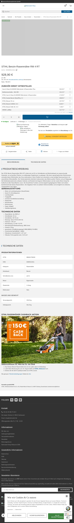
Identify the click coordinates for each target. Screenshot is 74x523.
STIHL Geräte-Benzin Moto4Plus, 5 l (12, 98)
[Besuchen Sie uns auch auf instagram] (20, 399)
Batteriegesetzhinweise (8, 464)
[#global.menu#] (3, 6)
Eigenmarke (30, 280)
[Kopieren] (17, 70)
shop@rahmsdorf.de (11, 418)
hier (30, 374)
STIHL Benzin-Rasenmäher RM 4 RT (52, 16)
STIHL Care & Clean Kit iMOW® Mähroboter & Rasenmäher (19, 95)
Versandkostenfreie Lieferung (16, 79)
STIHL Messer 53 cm (8, 101)
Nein (28, 290)
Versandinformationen (7, 436)
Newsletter (4, 439)
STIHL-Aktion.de (40, 369)
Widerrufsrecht (5, 470)
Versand (70, 112)
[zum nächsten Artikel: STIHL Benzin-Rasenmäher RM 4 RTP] (71, 16)
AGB (2, 456)
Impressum (4, 462)
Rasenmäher (37, 16)
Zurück (3, 16)
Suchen (67, 11)
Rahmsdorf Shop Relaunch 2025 (10, 444)
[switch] (68, 517)
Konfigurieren (37, 515)
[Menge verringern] (4, 117)
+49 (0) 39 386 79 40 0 (9, 412)
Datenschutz (5, 454)
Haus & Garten (27, 16)
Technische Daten (38, 162)
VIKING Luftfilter (6, 110)
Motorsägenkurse (6, 442)
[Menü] (71, 506)
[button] (10, 144)
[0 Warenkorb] (71, 6)
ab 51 (28, 276)
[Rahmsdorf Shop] (29, 5)
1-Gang (29, 285)
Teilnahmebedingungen (16, 374)
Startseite (9, 16)
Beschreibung (13, 162)
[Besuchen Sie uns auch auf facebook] (11, 399)
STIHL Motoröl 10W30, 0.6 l (10, 104)
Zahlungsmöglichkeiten (8, 434)
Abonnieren (65, 489)
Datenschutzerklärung (31, 483)
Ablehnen (16, 515)
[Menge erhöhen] (19, 117)
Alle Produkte (18, 16)
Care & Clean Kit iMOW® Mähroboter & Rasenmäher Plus (18, 89)
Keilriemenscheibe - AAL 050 (10, 92)
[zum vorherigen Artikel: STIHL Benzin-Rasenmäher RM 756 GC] (67, 16)
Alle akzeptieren (57, 516)
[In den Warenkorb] (48, 117)
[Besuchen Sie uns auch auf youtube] (16, 399)
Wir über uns (5, 431)
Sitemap (3, 459)
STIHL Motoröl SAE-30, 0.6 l (10, 107)
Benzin (28, 271)
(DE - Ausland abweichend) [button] (33, 121)
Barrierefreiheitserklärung (8, 467)
